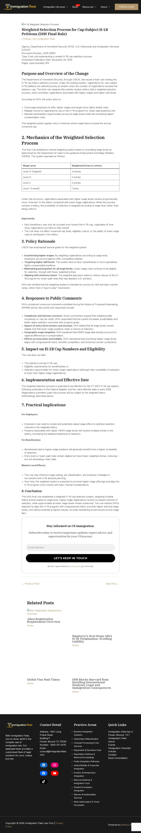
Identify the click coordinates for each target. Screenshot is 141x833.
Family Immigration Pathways (87, 761)
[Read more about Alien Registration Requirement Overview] (48, 612)
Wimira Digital (128, 824)
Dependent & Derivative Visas (87, 750)
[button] (66, 7)
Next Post (112, 583)
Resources (87, 6)
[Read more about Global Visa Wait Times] (48, 664)
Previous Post (30, 583)
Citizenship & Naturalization (86, 739)
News (75, 6)
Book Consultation (118, 758)
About (104, 6)
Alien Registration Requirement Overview (44, 620)
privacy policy (75, 566)
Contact (112, 754)
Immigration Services (54, 6)
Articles (27, 38)
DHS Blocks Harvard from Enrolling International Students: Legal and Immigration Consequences (91, 684)
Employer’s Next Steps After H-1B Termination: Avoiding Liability (92, 638)
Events (111, 744)
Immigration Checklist (119, 748)
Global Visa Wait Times (43, 679)
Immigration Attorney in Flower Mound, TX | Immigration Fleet (120, 735)
